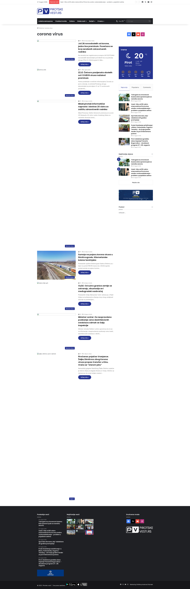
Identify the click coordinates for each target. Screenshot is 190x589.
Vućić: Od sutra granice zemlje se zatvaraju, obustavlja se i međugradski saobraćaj (95, 288)
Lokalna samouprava (45, 21)
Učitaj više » (85, 64)
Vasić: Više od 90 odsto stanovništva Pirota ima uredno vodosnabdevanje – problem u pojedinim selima (92, 2)
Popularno (135, 87)
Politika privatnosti (142, 584)
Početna (41, 28)
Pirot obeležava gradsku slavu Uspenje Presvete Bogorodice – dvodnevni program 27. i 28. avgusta (140, 142)
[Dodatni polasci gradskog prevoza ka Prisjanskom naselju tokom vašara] (71, 532)
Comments (147, 87)
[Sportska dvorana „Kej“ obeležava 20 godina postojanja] (124, 118)
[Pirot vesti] (50, 11)
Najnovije (124, 87)
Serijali (91, 21)
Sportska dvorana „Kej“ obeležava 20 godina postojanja (139, 118)
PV (80, 41)
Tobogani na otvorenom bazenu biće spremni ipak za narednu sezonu (141, 97)
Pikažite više (136, 182)
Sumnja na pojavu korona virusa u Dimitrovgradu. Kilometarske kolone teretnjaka (95, 257)
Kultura (72, 21)
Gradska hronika (61, 21)
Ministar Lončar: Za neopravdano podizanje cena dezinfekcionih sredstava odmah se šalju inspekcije (95, 321)
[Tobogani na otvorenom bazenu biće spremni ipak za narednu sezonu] (124, 97)
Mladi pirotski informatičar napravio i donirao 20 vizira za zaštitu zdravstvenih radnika (93, 106)
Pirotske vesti (47, 585)
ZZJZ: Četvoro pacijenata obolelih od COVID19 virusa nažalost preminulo (95, 75)
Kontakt (150, 584)
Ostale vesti (81, 21)
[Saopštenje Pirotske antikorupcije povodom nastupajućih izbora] (89, 532)
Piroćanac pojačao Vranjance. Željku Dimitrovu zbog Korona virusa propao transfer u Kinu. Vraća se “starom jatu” (93, 360)
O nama (100, 21)
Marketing (133, 584)
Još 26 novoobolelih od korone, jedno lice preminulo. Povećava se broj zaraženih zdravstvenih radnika (95, 47)
